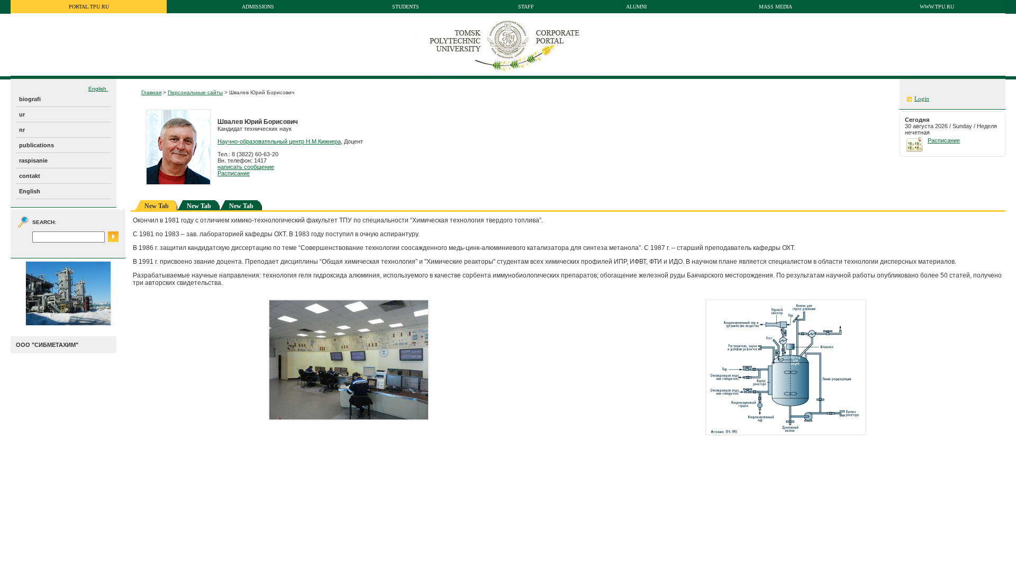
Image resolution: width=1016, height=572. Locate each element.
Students (405, 7)
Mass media (775, 7)
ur (22, 114)
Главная (151, 92)
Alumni (636, 7)
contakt (29, 176)
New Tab (199, 206)
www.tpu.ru (937, 7)
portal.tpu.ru (89, 7)
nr (22, 130)
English (98, 89)
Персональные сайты (195, 92)
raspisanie (33, 160)
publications (36, 145)
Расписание (233, 173)
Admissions (258, 7)
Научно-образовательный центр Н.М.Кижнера (279, 141)
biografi (30, 99)
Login (921, 99)
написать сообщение (245, 167)
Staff (526, 7)
